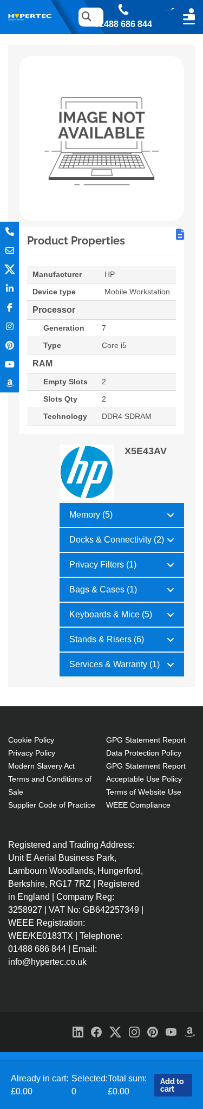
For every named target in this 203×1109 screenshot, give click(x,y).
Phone (9, 231)
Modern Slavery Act (41, 766)
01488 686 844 (123, 24)
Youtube (9, 363)
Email (9, 250)
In (9, 288)
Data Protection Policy (143, 753)
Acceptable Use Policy (144, 779)
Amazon (9, 382)
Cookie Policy (31, 740)
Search (83, 17)
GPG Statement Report (146, 740)
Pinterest (9, 345)
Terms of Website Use (143, 792)
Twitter (9, 269)
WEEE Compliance (138, 805)
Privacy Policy (31, 753)
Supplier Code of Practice (51, 805)
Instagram (9, 326)
